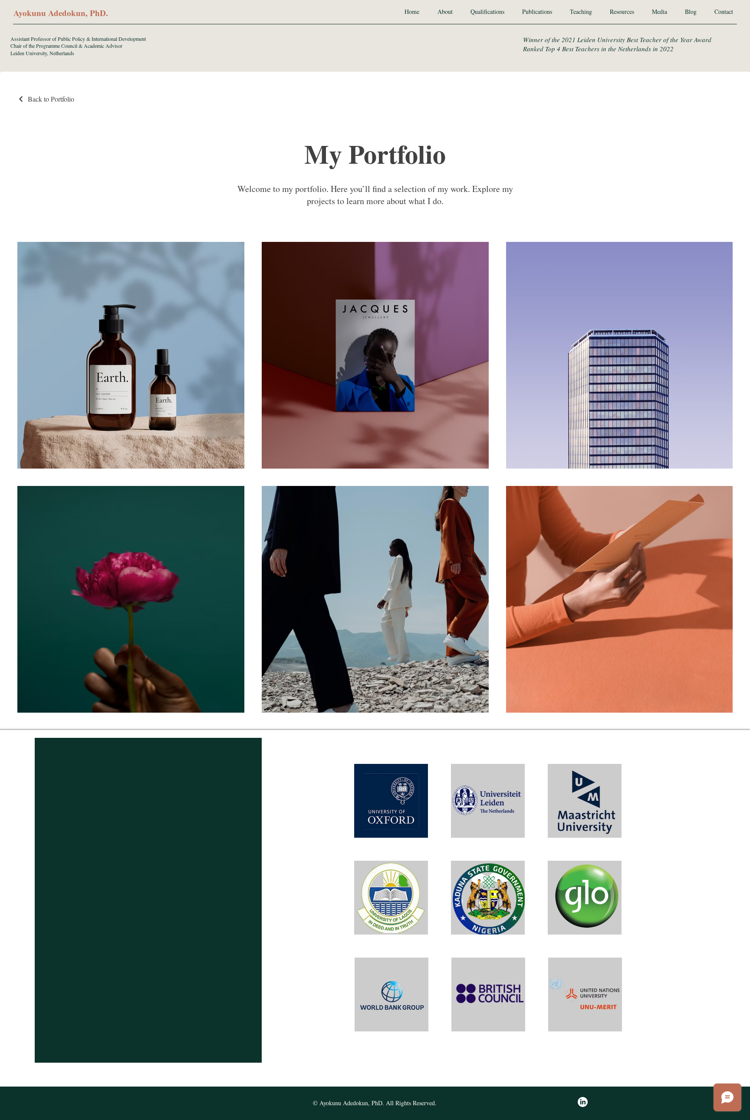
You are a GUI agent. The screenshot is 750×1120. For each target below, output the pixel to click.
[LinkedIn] (583, 1102)
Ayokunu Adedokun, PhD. (60, 13)
